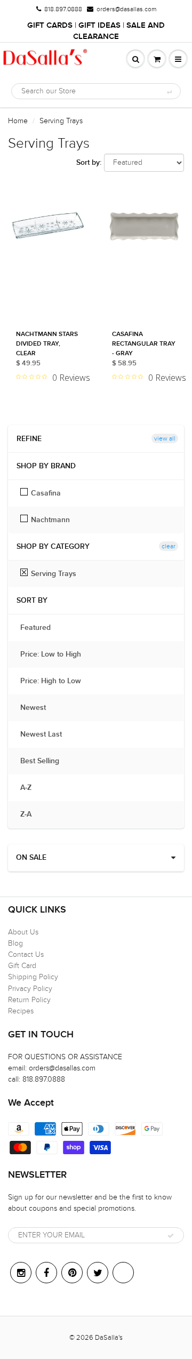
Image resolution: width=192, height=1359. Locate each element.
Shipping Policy (33, 976)
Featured (41, 627)
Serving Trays (53, 574)
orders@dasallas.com (126, 9)
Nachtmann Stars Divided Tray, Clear (47, 344)
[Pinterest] (72, 1272)
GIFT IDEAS (99, 25)
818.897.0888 (63, 9)
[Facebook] (46, 1272)
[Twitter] (97, 1272)
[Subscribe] (170, 1235)
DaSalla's (109, 1337)
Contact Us (26, 954)
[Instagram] (20, 1272)
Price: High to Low (56, 681)
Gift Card (22, 965)
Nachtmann (50, 520)
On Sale (31, 857)
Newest (38, 708)
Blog (15, 943)
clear (168, 546)
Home (18, 120)
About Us (23, 932)
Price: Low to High (56, 654)
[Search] (168, 91)
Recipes (21, 1011)
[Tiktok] (123, 1272)
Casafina (46, 493)
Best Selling (45, 761)
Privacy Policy (30, 988)
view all (164, 438)
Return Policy (29, 999)
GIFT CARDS (50, 25)
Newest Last (46, 734)
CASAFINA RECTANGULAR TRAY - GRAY (143, 344)
